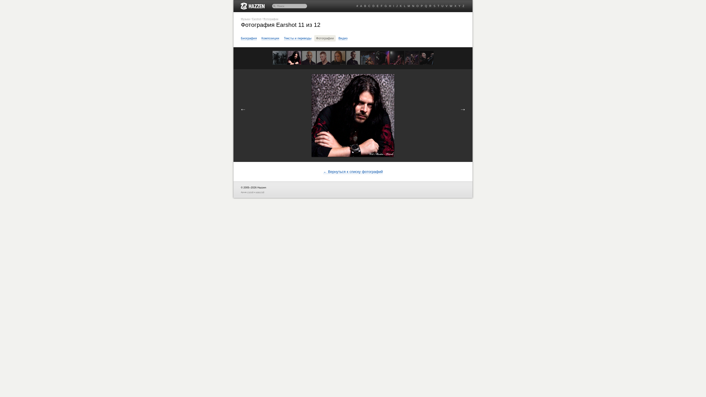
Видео (342, 38)
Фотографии (270, 18)
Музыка (245, 18)
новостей (260, 192)
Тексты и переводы (297, 38)
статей (250, 192)
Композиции (270, 38)
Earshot (256, 18)
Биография (249, 38)
